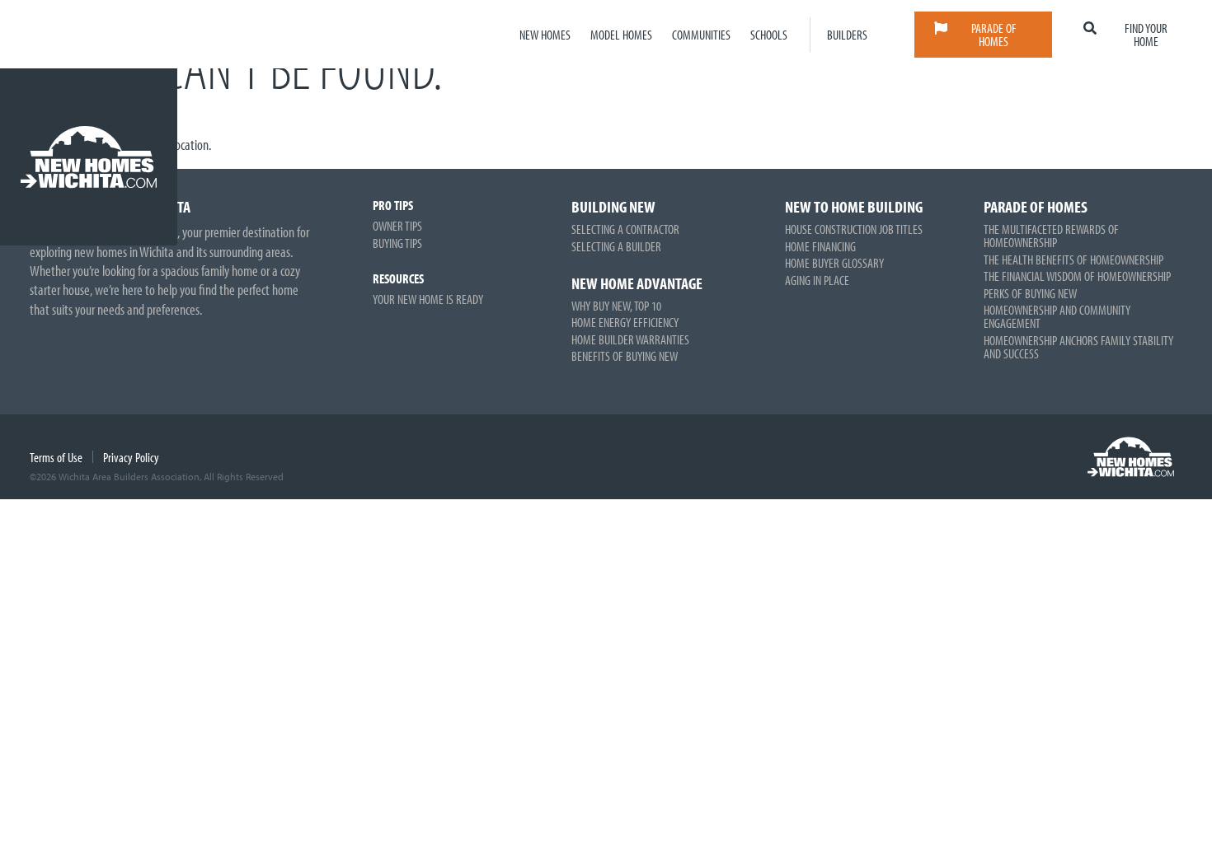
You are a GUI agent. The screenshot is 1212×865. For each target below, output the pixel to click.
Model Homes (621, 34)
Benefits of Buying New (624, 356)
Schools (768, 34)
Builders (847, 34)
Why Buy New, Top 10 (616, 305)
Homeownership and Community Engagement (1057, 316)
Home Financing (820, 246)
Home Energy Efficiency (625, 322)
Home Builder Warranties (630, 339)
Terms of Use (56, 457)
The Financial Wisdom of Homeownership (1077, 276)
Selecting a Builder (616, 246)
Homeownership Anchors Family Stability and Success (1078, 347)
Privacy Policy (131, 457)
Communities (701, 34)
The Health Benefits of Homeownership (1073, 259)
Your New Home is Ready (428, 299)
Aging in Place (817, 280)
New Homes (545, 34)
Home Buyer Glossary (834, 263)
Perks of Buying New (1030, 293)
